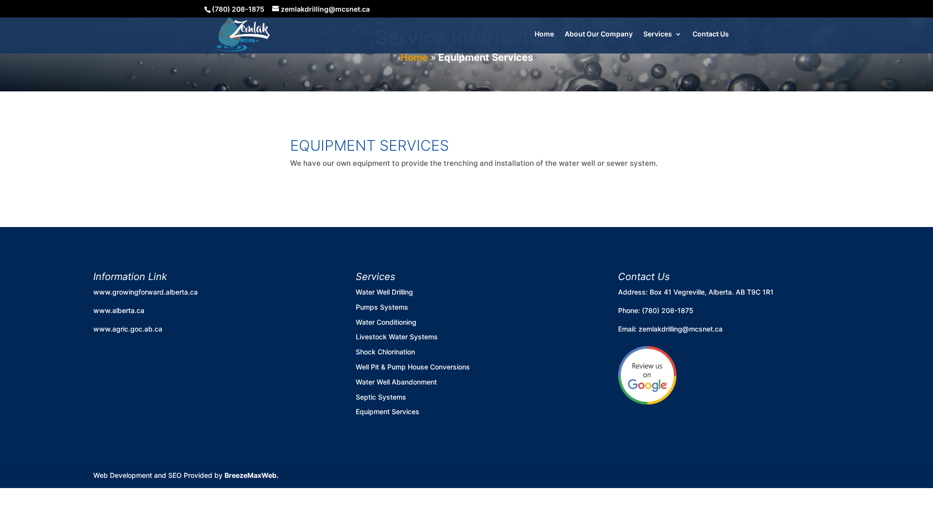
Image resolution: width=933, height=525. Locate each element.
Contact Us (710, 34)
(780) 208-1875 (667, 310)
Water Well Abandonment (396, 382)
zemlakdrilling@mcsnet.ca (681, 329)
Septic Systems (381, 397)
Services (657, 34)
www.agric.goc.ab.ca (127, 329)
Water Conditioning (386, 322)
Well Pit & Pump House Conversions (413, 367)
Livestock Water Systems (397, 336)
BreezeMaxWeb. (251, 475)
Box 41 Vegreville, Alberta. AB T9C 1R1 (712, 292)
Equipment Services (387, 411)
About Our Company (599, 34)
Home (544, 34)
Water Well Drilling (384, 292)
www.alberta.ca (118, 310)
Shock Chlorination (385, 352)
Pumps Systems (382, 307)
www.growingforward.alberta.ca (145, 292)
